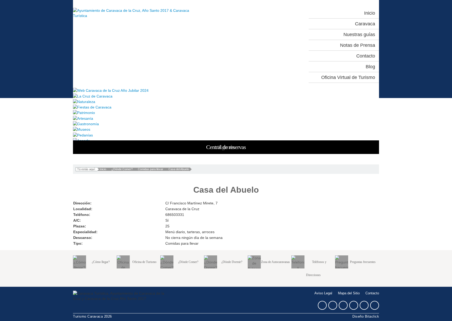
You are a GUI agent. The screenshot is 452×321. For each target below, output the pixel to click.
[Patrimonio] (226, 112)
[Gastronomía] (226, 124)
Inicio (103, 169)
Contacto (372, 293)
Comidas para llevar (150, 169)
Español (267, 13)
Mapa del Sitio (349, 293)
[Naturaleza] (226, 101)
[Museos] (226, 129)
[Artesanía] (226, 118)
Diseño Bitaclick (365, 316)
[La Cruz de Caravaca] (226, 96)
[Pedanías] (226, 134)
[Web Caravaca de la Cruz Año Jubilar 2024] (226, 90)
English (290, 13)
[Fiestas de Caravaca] (226, 107)
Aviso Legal (323, 293)
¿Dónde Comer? (122, 169)
